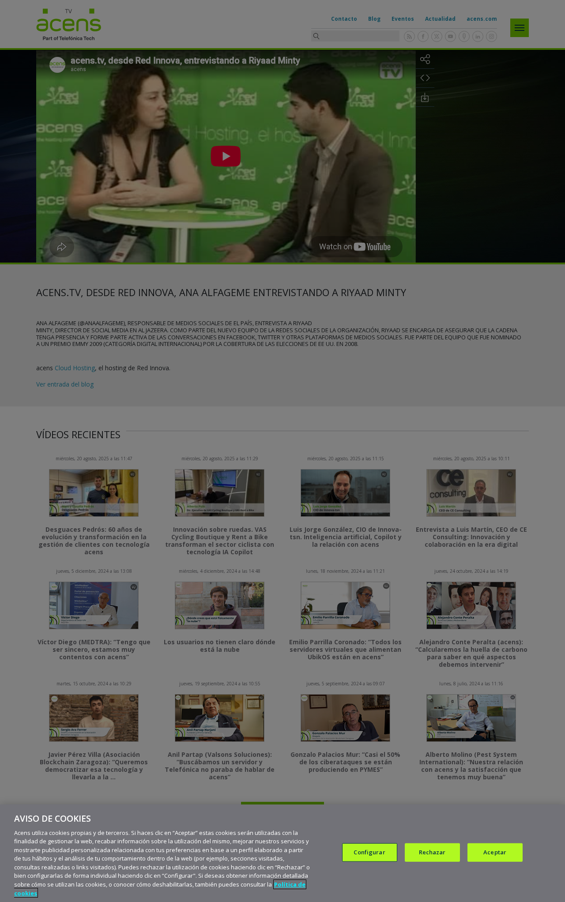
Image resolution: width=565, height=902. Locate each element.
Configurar (369, 852)
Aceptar (494, 852)
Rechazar (432, 852)
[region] (282, 853)
